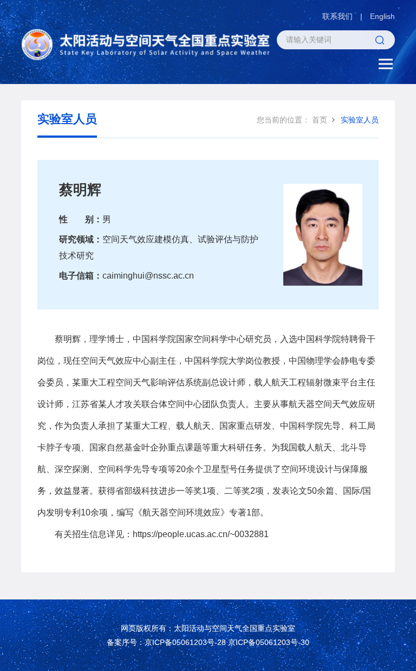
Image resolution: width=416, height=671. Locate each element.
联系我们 (337, 16)
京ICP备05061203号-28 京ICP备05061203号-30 (227, 642)
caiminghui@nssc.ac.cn (148, 275)
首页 (319, 119)
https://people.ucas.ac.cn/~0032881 (201, 534)
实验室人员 (360, 119)
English (382, 16)
